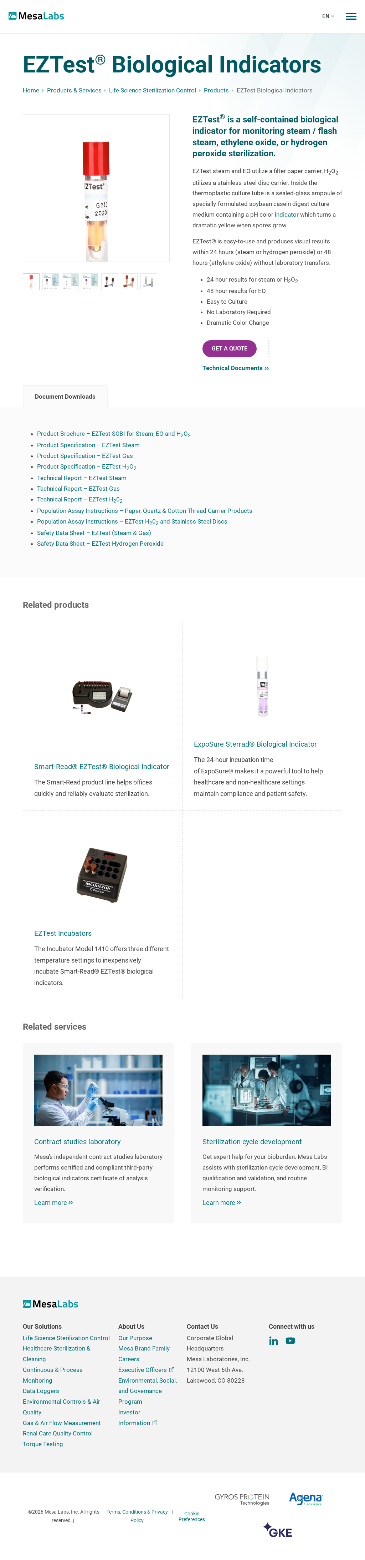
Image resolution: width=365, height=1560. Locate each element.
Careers (128, 1359)
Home (31, 90)
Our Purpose (135, 1338)
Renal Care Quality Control (58, 1433)
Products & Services (74, 90)
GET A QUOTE (229, 348)
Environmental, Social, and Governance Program (147, 1391)
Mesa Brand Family (144, 1348)
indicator (287, 214)
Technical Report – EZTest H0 (80, 499)
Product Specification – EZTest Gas (85, 455)
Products (216, 90)
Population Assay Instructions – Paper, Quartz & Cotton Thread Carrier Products (144, 510)
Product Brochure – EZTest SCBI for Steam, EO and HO (114, 433)
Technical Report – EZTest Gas (78, 488)
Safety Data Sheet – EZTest (73, 532)
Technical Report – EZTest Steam (82, 477)
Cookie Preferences (192, 1516)
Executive (142, 1369)
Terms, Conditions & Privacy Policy (137, 1516)
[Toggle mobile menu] (351, 16)
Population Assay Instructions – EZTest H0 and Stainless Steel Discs (132, 521)
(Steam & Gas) (130, 532)
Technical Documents (232, 368)
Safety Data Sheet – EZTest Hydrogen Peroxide (100, 543)
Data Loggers (41, 1390)
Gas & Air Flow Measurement (62, 1423)
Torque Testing (43, 1444)
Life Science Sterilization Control (152, 90)
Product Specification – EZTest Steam (88, 445)
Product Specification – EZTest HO (87, 466)
